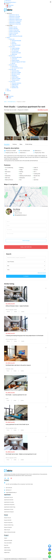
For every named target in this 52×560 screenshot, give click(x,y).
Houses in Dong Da (13, 33)
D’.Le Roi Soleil (15, 51)
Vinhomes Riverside (16, 40)
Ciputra (13, 42)
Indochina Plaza (15, 71)
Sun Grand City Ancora (17, 68)
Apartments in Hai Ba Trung (9, 507)
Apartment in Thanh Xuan (15, 21)
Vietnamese (10, 5)
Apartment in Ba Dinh (14, 18)
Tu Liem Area (12, 81)
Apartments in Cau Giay (9, 502)
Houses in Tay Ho (13, 27)
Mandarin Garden (16, 74)
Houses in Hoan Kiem (14, 30)
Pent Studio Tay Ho (11, 101)
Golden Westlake (16, 48)
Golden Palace (15, 77)
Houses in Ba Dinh (13, 28)
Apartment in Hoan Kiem (15, 24)
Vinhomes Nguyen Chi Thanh (18, 61)
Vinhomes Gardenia (16, 83)
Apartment (7, 494)
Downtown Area (13, 65)
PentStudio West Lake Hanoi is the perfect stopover (18, 365)
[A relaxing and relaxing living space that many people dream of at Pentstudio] (16, 323)
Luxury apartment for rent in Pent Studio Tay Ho (17, 424)
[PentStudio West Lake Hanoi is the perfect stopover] (16, 353)
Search (26, 276)
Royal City (14, 43)
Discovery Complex (16, 72)
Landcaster (14, 58)
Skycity (13, 63)
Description (7, 144)
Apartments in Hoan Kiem (9, 504)
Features (15, 144)
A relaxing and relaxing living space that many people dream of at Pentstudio (24, 335)
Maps (21, 144)
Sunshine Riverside (16, 52)
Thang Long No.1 (16, 80)
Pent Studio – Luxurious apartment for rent (16, 394)
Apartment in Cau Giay (14, 16)
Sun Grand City (15, 49)
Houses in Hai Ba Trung (14, 31)
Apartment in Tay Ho (14, 14)
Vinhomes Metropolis (17, 57)
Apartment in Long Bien (14, 22)
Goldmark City (15, 84)
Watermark (14, 54)
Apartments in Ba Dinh (8, 499)
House (6, 515)
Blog (8, 89)
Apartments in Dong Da (9, 511)
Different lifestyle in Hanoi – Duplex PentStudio (17, 306)
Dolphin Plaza (15, 86)
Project (8, 37)
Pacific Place (15, 66)
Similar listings (28, 144)
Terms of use (45, 558)
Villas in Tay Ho (12, 34)
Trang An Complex (16, 78)
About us (9, 90)
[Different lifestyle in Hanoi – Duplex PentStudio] (16, 294)
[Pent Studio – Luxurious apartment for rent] (16, 383)
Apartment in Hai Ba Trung (15, 19)
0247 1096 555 (9, 487)
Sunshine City (15, 87)
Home (5, 101)
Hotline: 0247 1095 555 (26, 247)
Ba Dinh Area (12, 55)
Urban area (11, 39)
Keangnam (14, 75)
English (9, 6)
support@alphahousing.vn (10, 2)
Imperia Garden (15, 60)
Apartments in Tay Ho (8, 497)
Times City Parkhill (16, 45)
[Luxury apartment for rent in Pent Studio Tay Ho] (16, 412)
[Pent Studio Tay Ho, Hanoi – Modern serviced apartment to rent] (16, 442)
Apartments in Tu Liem (8, 509)
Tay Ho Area (12, 46)
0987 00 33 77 (8, 0)
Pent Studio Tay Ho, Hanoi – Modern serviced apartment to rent (21, 454)
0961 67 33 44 (18, 213)
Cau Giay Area (12, 69)
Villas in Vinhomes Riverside (15, 36)
